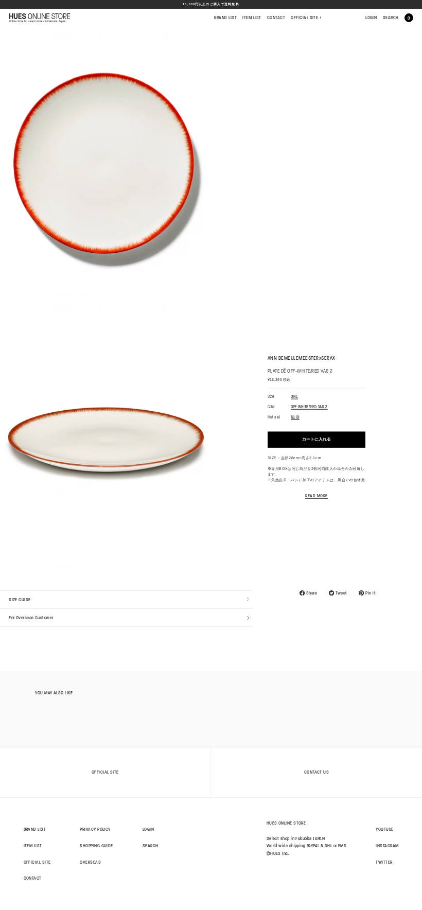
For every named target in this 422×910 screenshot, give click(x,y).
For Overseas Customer (31, 617)
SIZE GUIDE (20, 599)
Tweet (341, 593)
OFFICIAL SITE (306, 17)
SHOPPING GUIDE (96, 845)
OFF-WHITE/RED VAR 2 (309, 407)
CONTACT (276, 17)
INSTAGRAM (387, 845)
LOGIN (371, 17)
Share (311, 593)
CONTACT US (316, 772)
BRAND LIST (225, 17)
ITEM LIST (251, 17)
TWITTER (384, 862)
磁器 (295, 417)
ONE (294, 396)
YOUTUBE (384, 829)
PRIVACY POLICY (95, 829)
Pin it (370, 593)
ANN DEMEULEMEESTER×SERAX (302, 358)
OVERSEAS (90, 862)
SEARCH (391, 17)
